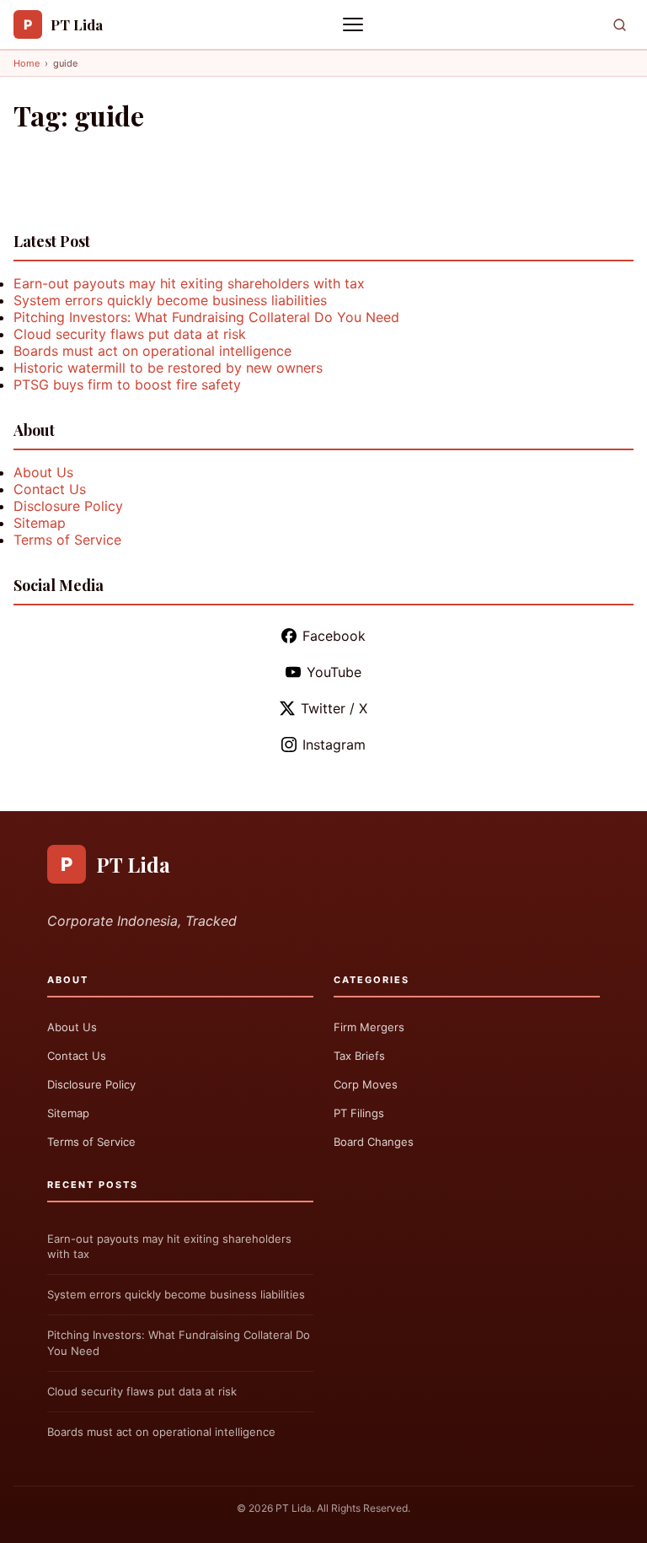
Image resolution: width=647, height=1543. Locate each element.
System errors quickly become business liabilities (170, 300)
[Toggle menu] (355, 24)
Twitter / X (334, 708)
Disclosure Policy (68, 505)
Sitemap (39, 522)
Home (26, 63)
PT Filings (359, 1113)
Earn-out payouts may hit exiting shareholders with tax (189, 283)
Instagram (334, 744)
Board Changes (374, 1141)
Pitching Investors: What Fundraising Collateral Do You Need (206, 317)
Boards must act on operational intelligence (152, 350)
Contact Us (49, 489)
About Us (43, 472)
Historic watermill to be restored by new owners (168, 367)
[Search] (620, 25)
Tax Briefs (359, 1055)
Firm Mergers (369, 1027)
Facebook (334, 635)
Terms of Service (67, 539)
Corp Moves (366, 1084)
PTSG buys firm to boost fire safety (127, 384)
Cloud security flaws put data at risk (129, 333)
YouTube (334, 672)
